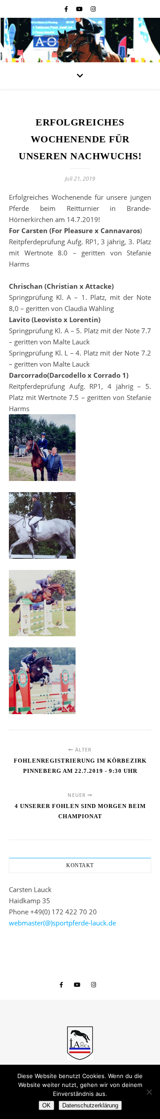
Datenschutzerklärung (90, 1105)
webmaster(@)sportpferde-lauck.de (62, 922)
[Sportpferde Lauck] (80, 1043)
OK (46, 1105)
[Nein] (148, 1091)
